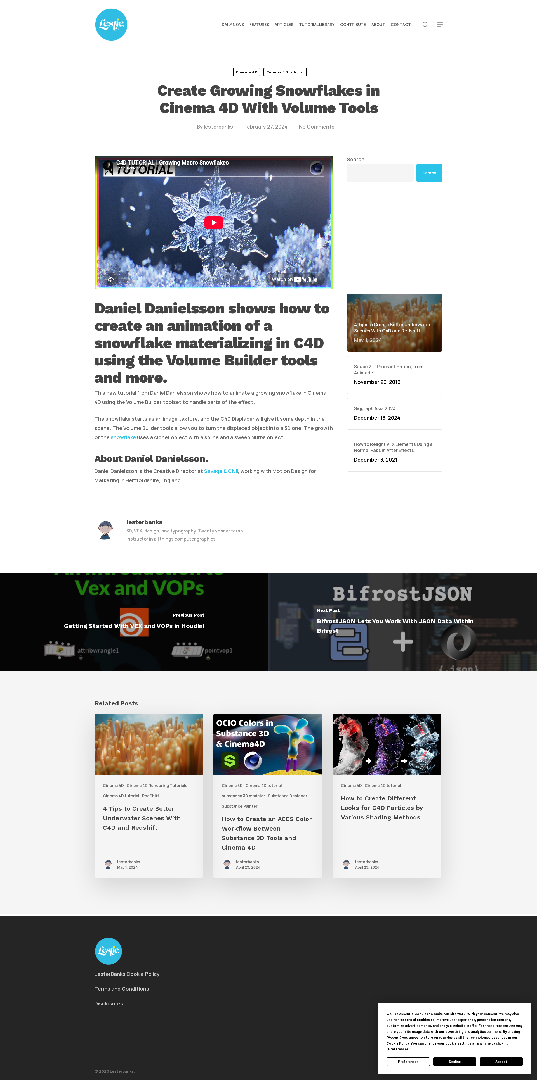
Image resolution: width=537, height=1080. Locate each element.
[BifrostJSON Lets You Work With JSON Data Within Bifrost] (402, 622)
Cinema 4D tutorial (285, 72)
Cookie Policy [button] (398, 1043)
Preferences (408, 1062)
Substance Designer (287, 795)
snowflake (123, 437)
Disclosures (109, 1003)
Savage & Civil (221, 471)
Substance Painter (240, 806)
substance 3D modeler (243, 795)
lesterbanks (218, 126)
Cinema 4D (247, 72)
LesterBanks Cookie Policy (127, 973)
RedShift (150, 795)
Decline (455, 1062)
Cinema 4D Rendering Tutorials (157, 785)
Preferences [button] (398, 1049)
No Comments (317, 126)
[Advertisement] (394, 194)
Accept (501, 1062)
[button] (440, 25)
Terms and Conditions (122, 988)
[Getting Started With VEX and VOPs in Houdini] (134, 622)
